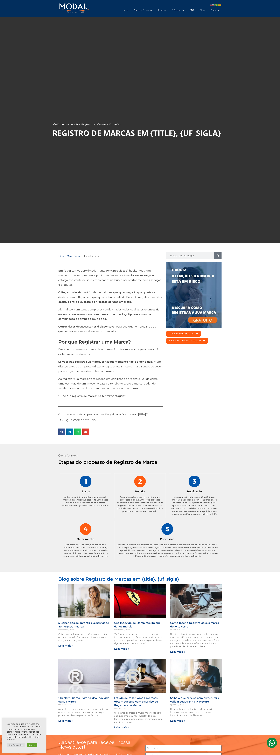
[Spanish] (220, 5)
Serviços (162, 10)
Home (125, 10)
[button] (61, 432)
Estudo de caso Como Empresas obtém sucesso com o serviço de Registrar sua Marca (136, 701)
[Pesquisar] (218, 255)
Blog (202, 10)
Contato (214, 10)
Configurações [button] (16, 745)
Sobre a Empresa (143, 10)
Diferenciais (178, 10)
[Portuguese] (216, 5)
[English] (212, 5)
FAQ (191, 10)
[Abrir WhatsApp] (272, 747)
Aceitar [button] (32, 745)
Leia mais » (65, 645)
